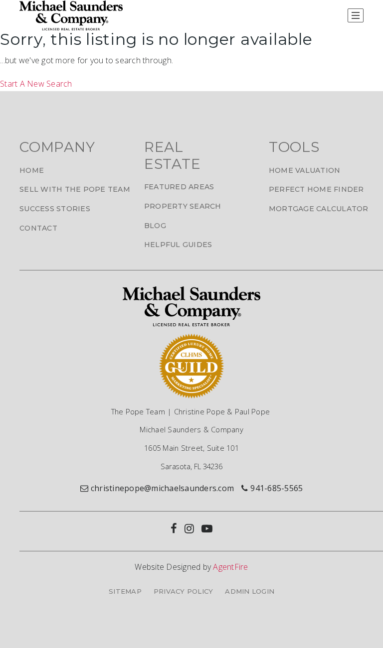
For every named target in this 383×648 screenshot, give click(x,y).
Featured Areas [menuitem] (179, 186)
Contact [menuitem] (38, 228)
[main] (191, 60)
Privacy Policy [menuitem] (183, 591)
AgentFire (230, 566)
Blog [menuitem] (155, 225)
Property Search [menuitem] (182, 206)
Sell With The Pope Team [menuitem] (74, 189)
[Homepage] (71, 15)
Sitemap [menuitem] (125, 591)
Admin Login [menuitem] (249, 591)
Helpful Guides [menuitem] (178, 244)
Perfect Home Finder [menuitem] (316, 189)
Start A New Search (36, 83)
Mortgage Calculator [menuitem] (319, 208)
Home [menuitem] (31, 170)
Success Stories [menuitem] (54, 208)
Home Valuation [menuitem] (305, 170)
